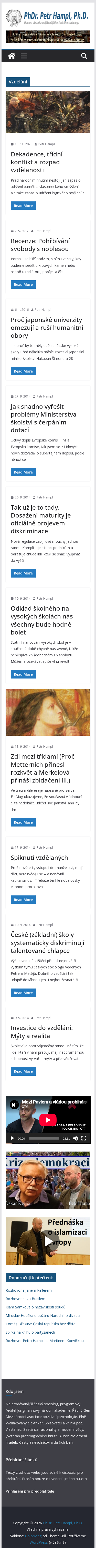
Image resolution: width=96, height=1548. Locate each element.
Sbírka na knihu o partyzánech (30, 1332)
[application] (48, 1120)
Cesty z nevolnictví (35, 1442)
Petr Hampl (46, 144)
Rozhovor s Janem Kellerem (29, 1290)
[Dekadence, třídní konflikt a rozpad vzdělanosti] (48, 112)
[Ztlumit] (75, 1138)
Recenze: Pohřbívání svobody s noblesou (40, 245)
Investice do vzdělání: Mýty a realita (42, 1031)
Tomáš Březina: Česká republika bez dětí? (40, 1323)
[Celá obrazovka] (83, 1138)
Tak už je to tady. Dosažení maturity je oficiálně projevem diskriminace (41, 519)
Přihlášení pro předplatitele (30, 1491)
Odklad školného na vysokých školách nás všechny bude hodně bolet (42, 620)
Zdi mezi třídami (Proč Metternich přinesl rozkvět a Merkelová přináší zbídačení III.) (42, 768)
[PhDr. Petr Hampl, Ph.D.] (12, 56)
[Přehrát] (12, 1138)
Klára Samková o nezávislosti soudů (36, 1307)
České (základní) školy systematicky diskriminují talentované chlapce (47, 942)
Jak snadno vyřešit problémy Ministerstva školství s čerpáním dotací (44, 418)
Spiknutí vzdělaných (39, 857)
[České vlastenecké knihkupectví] (48, 34)
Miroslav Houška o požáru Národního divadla (43, 1315)
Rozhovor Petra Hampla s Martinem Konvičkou (45, 1340)
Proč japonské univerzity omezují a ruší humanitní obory (47, 327)
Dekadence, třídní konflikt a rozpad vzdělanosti (36, 162)
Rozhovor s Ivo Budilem (25, 1298)
